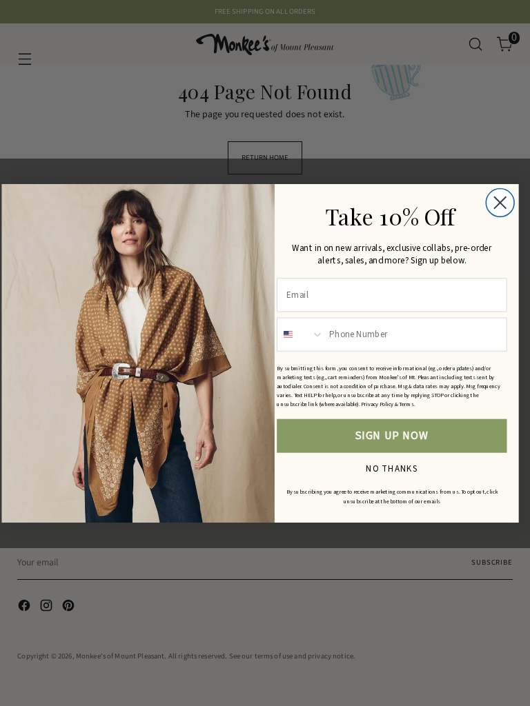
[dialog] (500, 202)
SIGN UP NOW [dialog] (391, 435)
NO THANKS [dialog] (392, 467)
